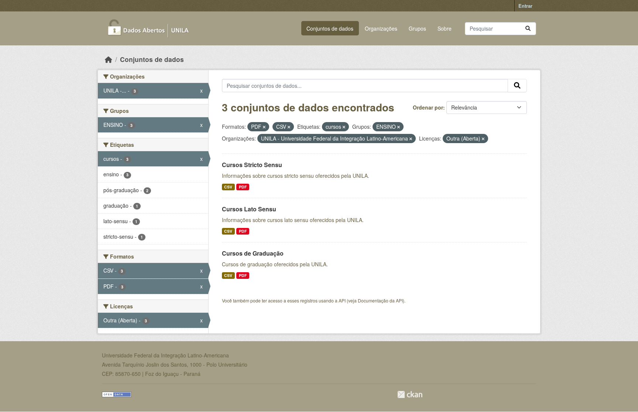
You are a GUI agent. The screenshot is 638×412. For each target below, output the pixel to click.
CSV (228, 187)
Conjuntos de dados (329, 28)
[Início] (108, 59)
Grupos (417, 28)
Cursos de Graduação (253, 253)
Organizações (381, 28)
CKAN (409, 394)
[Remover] (264, 127)
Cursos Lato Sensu (249, 209)
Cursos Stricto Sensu (252, 164)
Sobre (445, 28)
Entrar (525, 5)
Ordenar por (428, 107)
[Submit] (528, 28)
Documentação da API (380, 300)
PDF (243, 187)
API (342, 300)
